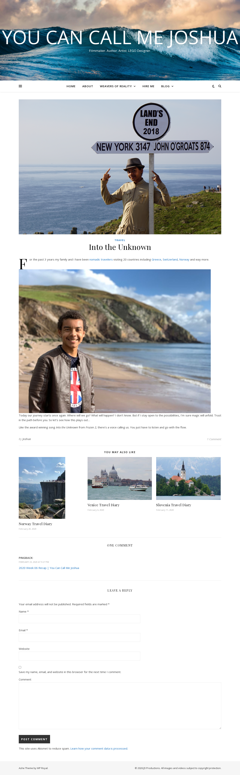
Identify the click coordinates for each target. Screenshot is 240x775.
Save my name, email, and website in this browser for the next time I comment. (70, 672)
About (87, 86)
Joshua (26, 439)
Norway (184, 259)
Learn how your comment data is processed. (99, 748)
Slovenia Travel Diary (173, 505)
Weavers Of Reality (116, 86)
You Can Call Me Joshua (120, 37)
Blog (165, 86)
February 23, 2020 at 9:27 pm (34, 562)
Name (24, 611)
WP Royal (42, 768)
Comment (25, 679)
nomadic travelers (101, 259)
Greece (156, 259)
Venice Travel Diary (104, 505)
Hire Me (148, 86)
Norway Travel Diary (35, 524)
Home (71, 86)
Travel (120, 240)
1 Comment (214, 439)
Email (23, 630)
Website (24, 649)
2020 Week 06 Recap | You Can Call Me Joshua (49, 568)
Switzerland (170, 259)
